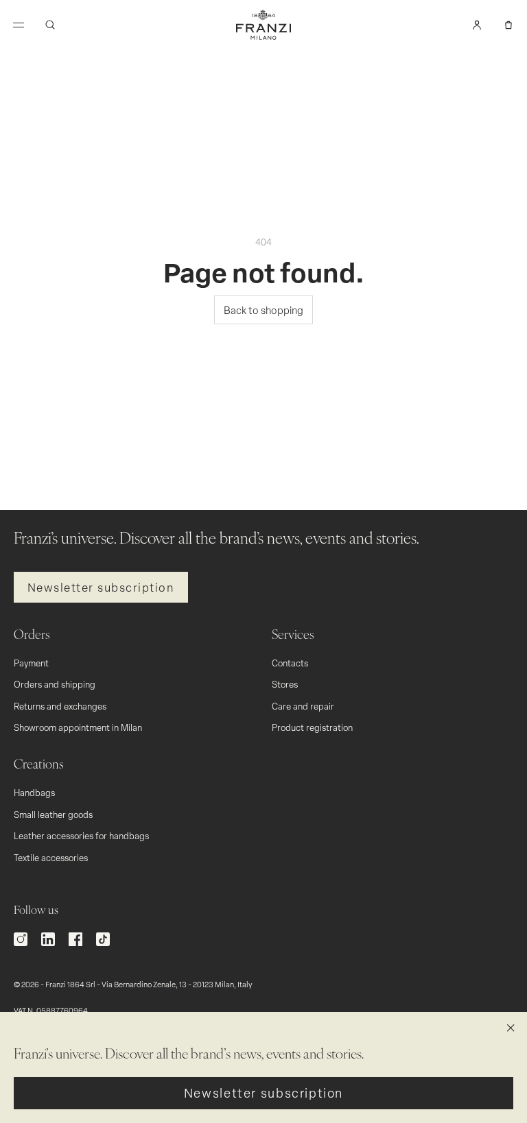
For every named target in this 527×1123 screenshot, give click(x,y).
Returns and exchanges (60, 706)
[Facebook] (75, 939)
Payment (31, 662)
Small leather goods (53, 814)
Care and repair (303, 706)
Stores (285, 684)
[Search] (50, 25)
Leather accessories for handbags (81, 835)
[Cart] (508, 25)
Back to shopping (263, 310)
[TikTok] (103, 939)
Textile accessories (51, 857)
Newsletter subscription (100, 586)
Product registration (312, 727)
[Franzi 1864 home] (263, 25)
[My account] (477, 25)
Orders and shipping (54, 684)
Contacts (290, 662)
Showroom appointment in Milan (78, 727)
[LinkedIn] (48, 939)
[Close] (511, 1028)
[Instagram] (20, 939)
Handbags (34, 792)
